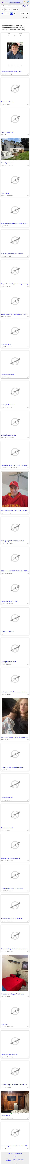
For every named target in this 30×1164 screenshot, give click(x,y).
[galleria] (11, 13)
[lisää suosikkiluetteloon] (2, 74)
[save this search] (27, 5)
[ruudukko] (8, 13)
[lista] (2, 13)
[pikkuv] (5, 13)
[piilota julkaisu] (28, 74)
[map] (14, 13)
